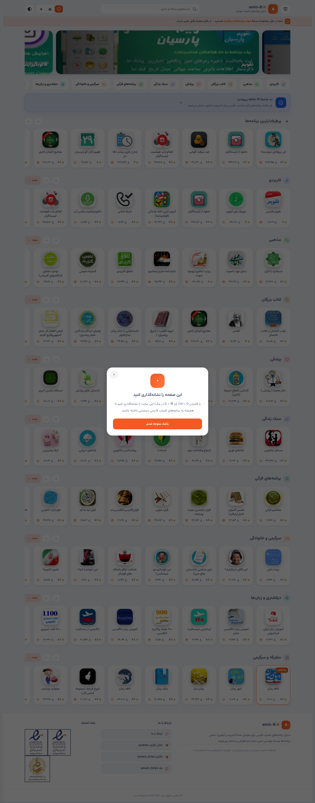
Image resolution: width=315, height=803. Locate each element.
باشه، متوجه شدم (157, 424)
